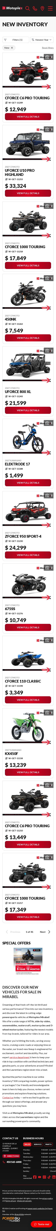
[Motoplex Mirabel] (12, 8)
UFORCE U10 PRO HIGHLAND (20, 172)
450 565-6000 (14, 1162)
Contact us (7, 1097)
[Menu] (50, 8)
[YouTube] (39, 1177)
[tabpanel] (39, 1160)
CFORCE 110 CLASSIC (23, 681)
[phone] (35, 8)
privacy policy (47, 1198)
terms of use (11, 1201)
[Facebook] (35, 1177)
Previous (15, 931)
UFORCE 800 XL (18, 392)
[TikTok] (49, 1177)
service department (19, 1057)
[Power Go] (28, 1219)
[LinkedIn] (54, 1177)
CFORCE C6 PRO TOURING (27, 98)
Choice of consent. (24, 1201)
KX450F (11, 754)
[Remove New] (11, 48)
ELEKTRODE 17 (17, 464)
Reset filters (48, 47)
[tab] (27, 1144)
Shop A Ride (19, 1214)
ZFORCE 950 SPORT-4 (23, 536)
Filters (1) (17, 39)
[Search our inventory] (27, 8)
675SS (10, 609)
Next (43, 931)
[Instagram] (44, 1177)
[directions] (42, 8)
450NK (10, 319)
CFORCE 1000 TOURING (25, 247)
